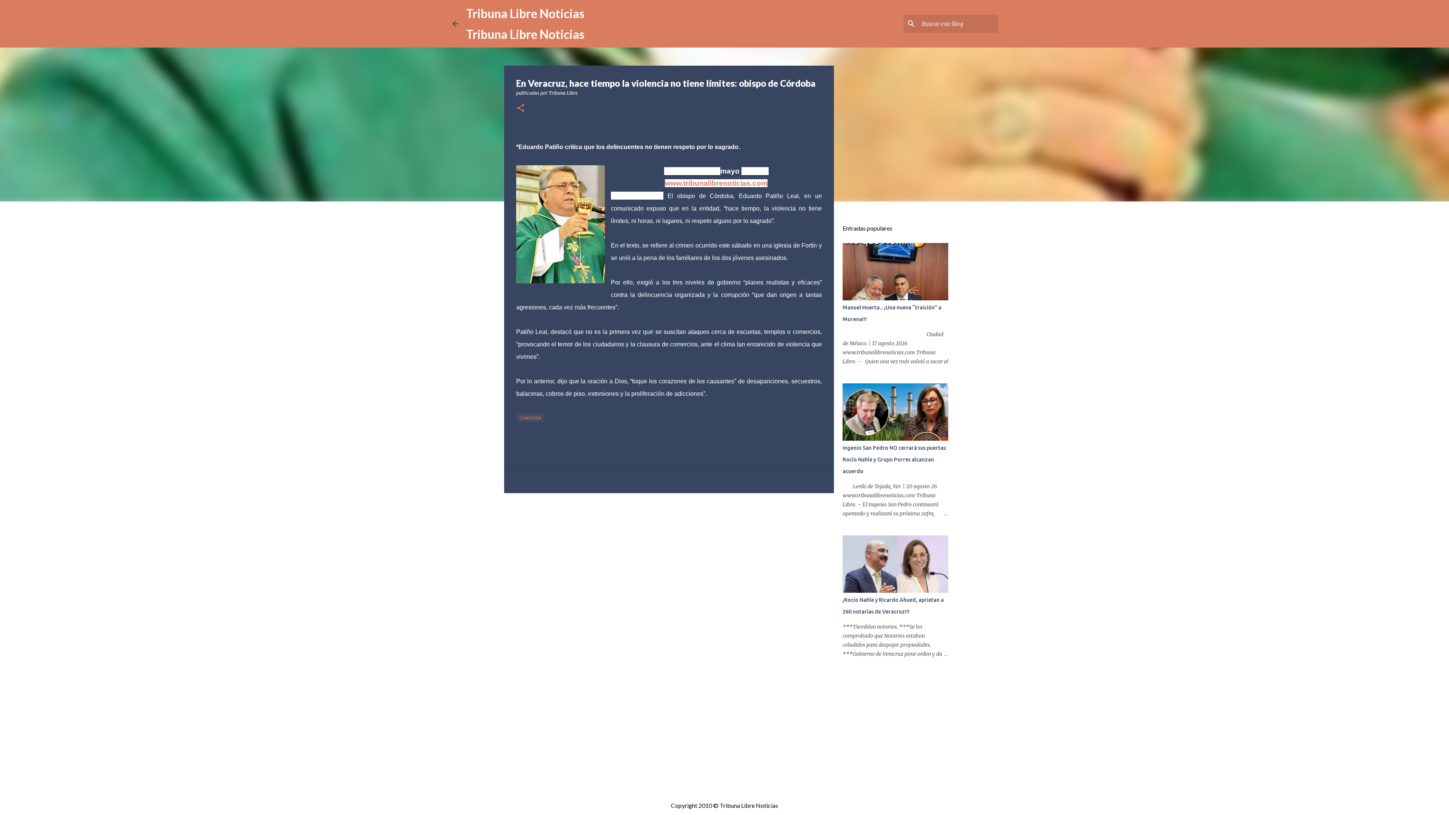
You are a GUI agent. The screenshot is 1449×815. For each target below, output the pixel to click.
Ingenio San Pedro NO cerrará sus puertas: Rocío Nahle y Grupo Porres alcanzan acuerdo (895, 459)
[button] (520, 108)
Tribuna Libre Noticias (525, 13)
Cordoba (530, 418)
